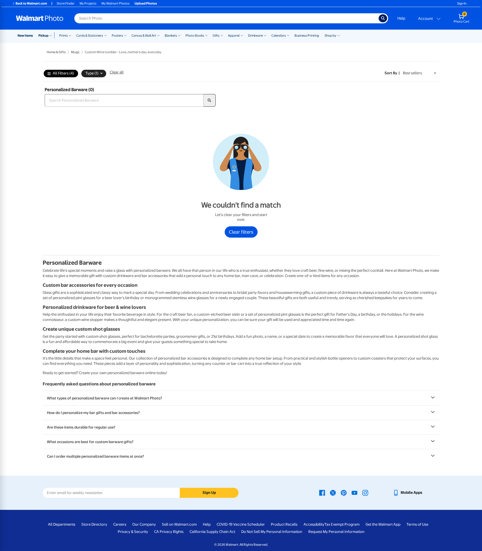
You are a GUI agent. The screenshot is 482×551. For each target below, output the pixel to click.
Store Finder (66, 3)
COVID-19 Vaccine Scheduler (241, 524)
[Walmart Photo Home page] (39, 18)
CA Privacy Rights (169, 531)
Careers (119, 524)
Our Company (144, 524)
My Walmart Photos (115, 3)
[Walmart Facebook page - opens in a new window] (322, 492)
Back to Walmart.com (31, 3)
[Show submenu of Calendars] (288, 35)
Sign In (461, 3)
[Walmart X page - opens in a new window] (333, 492)
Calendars (278, 35)
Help (401, 18)
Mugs (75, 52)
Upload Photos (146, 3)
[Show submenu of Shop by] (338, 35)
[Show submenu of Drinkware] (265, 35)
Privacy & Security (133, 531)
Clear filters (241, 232)
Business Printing (306, 35)
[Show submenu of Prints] (70, 35)
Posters (117, 35)
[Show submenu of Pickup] (51, 35)
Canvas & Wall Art (144, 35)
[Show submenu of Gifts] (221, 35)
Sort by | (392, 73)
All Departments (61, 524)
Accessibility (314, 524)
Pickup (43, 35)
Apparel (233, 35)
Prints (63, 35)
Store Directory (94, 524)
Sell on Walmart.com (179, 524)
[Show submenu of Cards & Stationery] (105, 35)
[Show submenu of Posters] (125, 35)
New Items (25, 35)
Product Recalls (284, 524)
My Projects (88, 3)
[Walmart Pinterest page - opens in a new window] (344, 492)
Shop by (330, 35)
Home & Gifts (56, 52)
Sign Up (209, 492)
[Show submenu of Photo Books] (206, 35)
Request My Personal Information (336, 531)
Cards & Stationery (89, 35)
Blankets (171, 35)
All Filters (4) (63, 73)
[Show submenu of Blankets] (179, 35)
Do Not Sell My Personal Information (271, 531)
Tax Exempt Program (341, 524)
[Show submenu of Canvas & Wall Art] (158, 35)
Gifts (216, 35)
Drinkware (255, 35)
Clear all (117, 72)
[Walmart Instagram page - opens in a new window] (365, 492)
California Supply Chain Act (212, 531)
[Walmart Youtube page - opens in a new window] (354, 492)
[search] (210, 100)
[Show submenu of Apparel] (241, 35)
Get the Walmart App (383, 524)
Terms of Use (417, 524)
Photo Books (195, 35)
